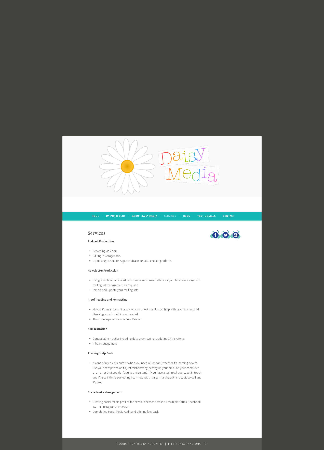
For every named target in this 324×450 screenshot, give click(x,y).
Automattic (198, 443)
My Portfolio (115, 215)
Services (170, 215)
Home (95, 215)
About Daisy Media (144, 215)
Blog (186, 215)
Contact (229, 215)
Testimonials (206, 215)
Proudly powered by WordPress (140, 443)
